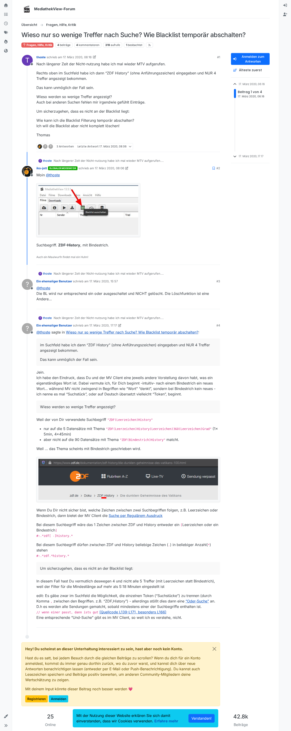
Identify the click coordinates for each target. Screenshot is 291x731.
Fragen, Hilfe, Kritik (39, 45)
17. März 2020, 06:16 (77, 57)
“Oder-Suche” (197, 601)
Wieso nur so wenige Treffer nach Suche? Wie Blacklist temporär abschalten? (132, 332)
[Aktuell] (6, 23)
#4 (218, 325)
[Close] (214, 648)
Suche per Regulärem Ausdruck (136, 515)
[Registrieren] (285, 14)
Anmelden (58, 699)
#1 (218, 57)
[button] (6, 716)
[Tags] (6, 32)
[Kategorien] (6, 14)
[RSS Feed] (149, 45)
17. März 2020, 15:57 (103, 281)
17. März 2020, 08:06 (109, 168)
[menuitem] (285, 5)
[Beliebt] (6, 42)
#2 (218, 168)
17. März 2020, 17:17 (103, 325)
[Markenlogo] (26, 9)
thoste (41, 57)
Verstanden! (201, 718)
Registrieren (36, 699)
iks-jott (41, 168)
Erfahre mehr (166, 721)
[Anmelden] (285, 5)
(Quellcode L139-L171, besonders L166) (132, 612)
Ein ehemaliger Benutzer (54, 281)
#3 (218, 281)
